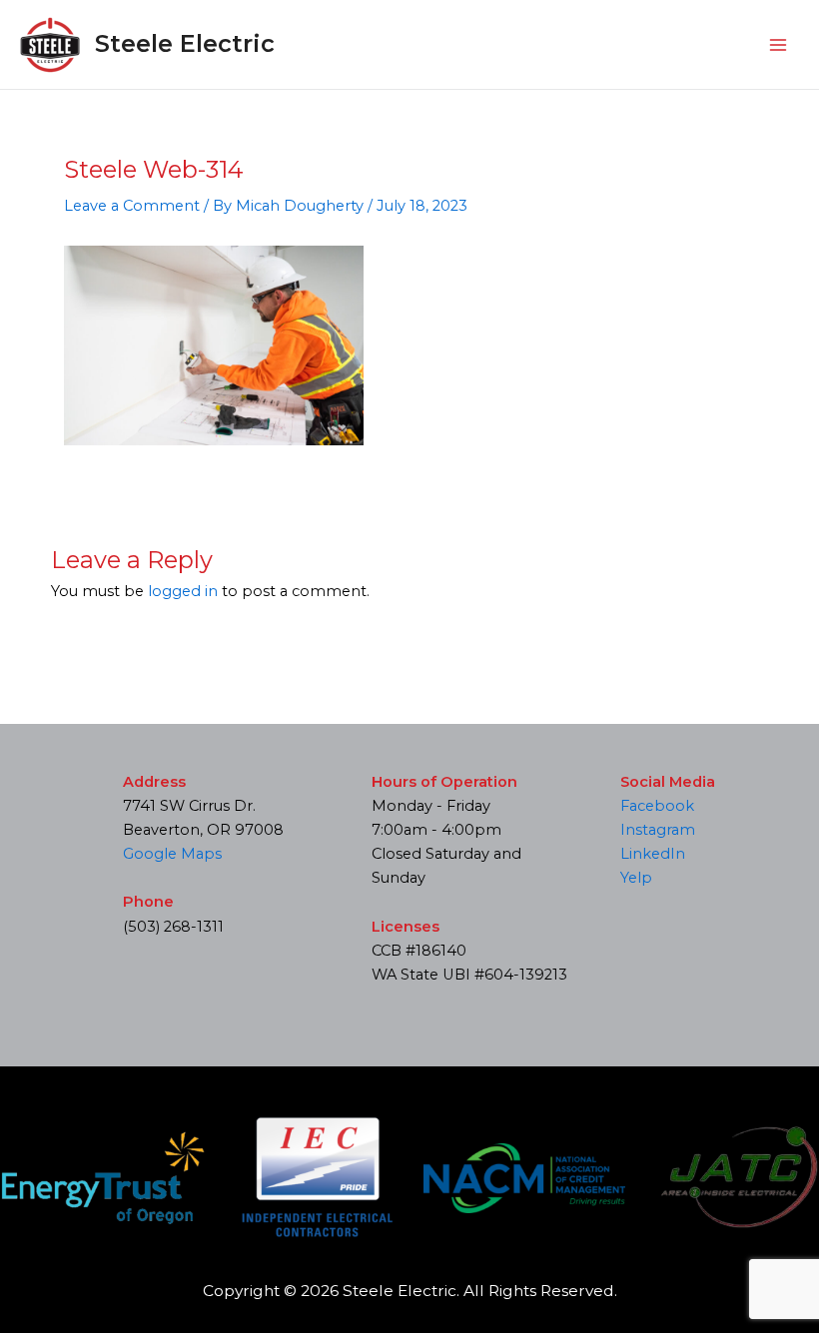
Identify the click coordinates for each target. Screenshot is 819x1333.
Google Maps (172, 854)
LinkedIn (652, 854)
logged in (183, 591)
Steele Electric (185, 43)
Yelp (636, 878)
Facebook (657, 806)
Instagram (657, 830)
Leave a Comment (132, 206)
